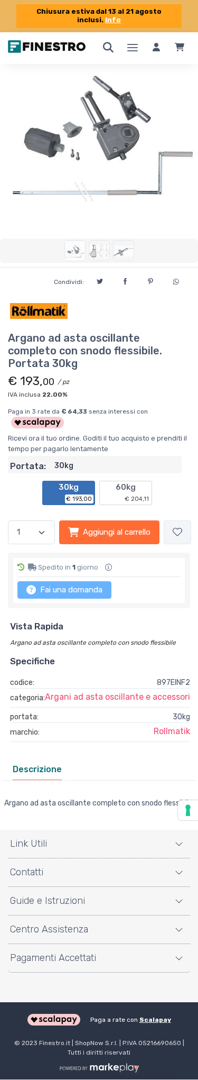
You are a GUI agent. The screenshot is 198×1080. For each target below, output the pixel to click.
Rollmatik (172, 731)
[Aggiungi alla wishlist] (177, 532)
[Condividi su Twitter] (99, 280)
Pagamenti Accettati (53, 958)
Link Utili (28, 843)
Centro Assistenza (49, 929)
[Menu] (132, 48)
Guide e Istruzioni (47, 901)
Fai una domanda (70, 589)
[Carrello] (179, 48)
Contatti (26, 872)
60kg (132, 492)
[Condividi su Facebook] (125, 280)
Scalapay (155, 1019)
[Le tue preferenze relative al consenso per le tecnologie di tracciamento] (188, 810)
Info (113, 20)
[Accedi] (156, 48)
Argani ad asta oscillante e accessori (117, 697)
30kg (75, 492)
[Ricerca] (108, 48)
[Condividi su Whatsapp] (175, 280)
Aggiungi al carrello (116, 532)
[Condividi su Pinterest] (150, 280)
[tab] (37, 769)
